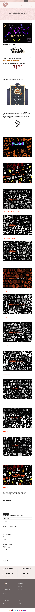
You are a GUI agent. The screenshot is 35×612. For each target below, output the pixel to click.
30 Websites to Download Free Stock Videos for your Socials (11, 547)
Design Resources (5, 560)
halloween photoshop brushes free (7, 492)
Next (30, 496)
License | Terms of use (6, 600)
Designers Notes (14, 14)
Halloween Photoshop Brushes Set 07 (8, 317)
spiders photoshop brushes (6, 493)
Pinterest (19, 600)
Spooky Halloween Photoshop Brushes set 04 (9, 238)
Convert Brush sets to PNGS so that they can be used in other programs (12, 537)
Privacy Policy (20, 589)
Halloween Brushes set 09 (6, 374)
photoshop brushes (15, 492)
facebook (6, 494)
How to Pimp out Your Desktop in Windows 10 (9, 544)
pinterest (11, 494)
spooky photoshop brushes (14, 493)
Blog (3, 562)
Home (9, 14)
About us (4, 603)
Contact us (4, 561)
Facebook (19, 603)
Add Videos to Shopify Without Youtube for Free (9, 531)
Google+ (14, 494)
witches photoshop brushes (21, 493)
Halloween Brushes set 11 (6, 431)
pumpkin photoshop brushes (22, 492)
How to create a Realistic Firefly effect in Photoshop (10, 526)
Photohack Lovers (7, 589)
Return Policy (20, 586)
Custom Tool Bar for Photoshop (7, 534)
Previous (5, 496)
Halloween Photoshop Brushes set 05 (8, 263)
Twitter (9, 494)
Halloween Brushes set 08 (6, 345)
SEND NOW (6, 513)
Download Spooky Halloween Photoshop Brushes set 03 (11, 211)
